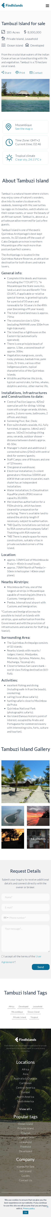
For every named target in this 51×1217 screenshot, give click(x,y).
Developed (23, 1006)
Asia (25, 1073)
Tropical (34, 1017)
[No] (47, 1206)
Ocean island (34, 1012)
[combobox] (5, 917)
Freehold (25, 1146)
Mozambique (17, 1012)
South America (25, 1101)
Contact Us (25, 1180)
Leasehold (37, 1006)
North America (25, 1096)
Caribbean (25, 1083)
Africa (11, 1006)
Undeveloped (26, 1137)
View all (25, 1109)
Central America (25, 1087)
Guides (25, 1175)
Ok (25, 1212)
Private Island (19, 1017)
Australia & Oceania (25, 1078)
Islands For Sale (26, 1166)
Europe (25, 1092)
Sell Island (25, 1171)
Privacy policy (29, 1208)
